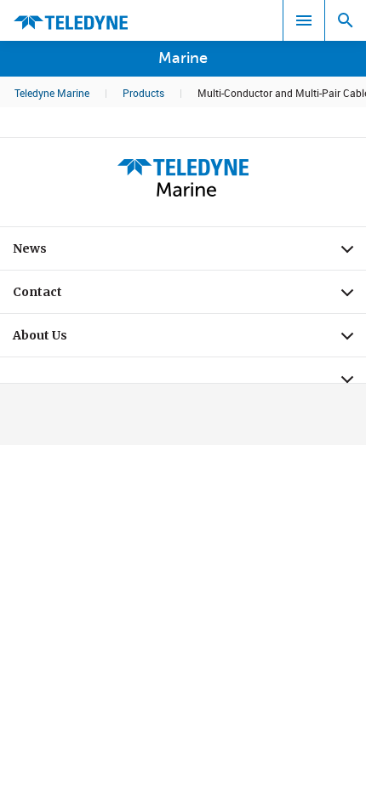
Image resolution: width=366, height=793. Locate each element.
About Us (189, 339)
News (189, 253)
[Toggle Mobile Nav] (304, 20)
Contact (189, 296)
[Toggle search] (345, 20)
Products (143, 93)
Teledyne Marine (51, 93)
